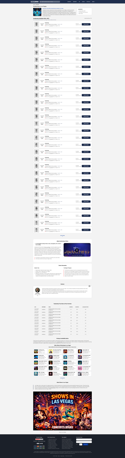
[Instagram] (39, 443)
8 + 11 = (77, 444)
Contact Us (35, 441)
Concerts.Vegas (59, 341)
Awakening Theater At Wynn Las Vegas (51, 24)
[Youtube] (38, 444)
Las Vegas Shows (52, 387)
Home (34, 4)
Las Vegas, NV (51, 312)
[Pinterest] (42, 443)
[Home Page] (35, 1)
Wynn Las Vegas (47, 247)
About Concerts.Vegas (41, 441)
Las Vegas (51, 25)
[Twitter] (40, 443)
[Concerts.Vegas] (39, 439)
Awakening (43, 309)
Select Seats (86, 24)
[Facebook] (36, 443)
